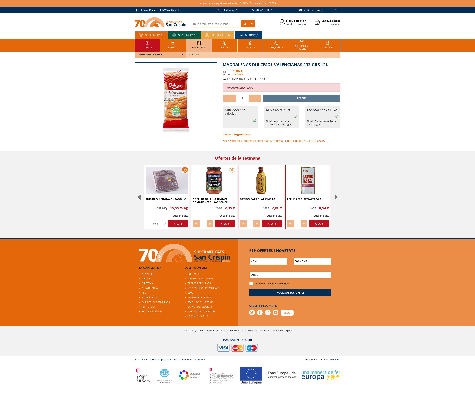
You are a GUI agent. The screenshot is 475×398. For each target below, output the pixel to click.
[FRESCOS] (173, 44)
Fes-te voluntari (152, 311)
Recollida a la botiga (200, 302)
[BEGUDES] (224, 44)
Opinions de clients (199, 283)
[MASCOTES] (327, 44)
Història (147, 278)
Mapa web (199, 359)
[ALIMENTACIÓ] (199, 44)
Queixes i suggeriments (156, 302)
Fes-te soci (148, 306)
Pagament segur (198, 316)
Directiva (147, 283)
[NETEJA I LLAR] (276, 44)
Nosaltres (148, 274)
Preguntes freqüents (201, 278)
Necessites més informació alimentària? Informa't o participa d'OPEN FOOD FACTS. (274, 141)
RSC (144, 292)
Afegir (301, 98)
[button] (139, 197)
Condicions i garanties (201, 311)
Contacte (193, 274)
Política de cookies (182, 359)
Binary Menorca (332, 359)
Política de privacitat (160, 359)
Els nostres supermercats (203, 288)
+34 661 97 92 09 (228, 10)
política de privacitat (278, 283)
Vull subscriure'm (290, 292)
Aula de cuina (150, 288)
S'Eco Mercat (187, 35)
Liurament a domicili (200, 297)
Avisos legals (141, 359)
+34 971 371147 (263, 10)
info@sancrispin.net (312, 10)
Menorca (251, 35)
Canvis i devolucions (200, 306)
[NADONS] (250, 44)
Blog (191, 292)
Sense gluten (220, 35)
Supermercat (154, 35)
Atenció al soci (151, 297)
